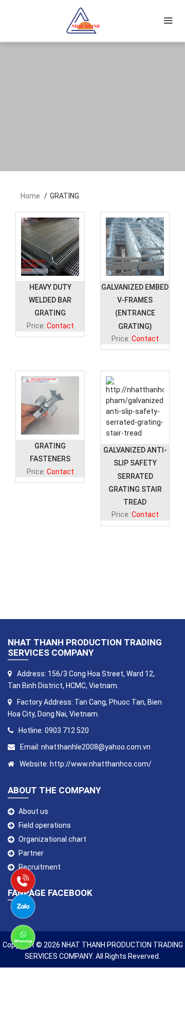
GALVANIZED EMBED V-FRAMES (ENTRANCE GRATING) (135, 306)
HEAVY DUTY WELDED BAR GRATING (50, 300)
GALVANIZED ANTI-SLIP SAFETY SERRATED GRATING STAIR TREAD (135, 476)
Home (30, 196)
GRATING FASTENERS (50, 452)
